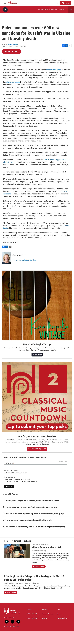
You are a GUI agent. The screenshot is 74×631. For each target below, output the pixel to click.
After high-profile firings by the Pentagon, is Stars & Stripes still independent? (34, 578)
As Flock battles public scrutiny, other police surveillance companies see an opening (35, 527)
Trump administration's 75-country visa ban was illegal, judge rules (29, 520)
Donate (66, 3)
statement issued (13, 82)
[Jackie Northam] (6, 258)
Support (59, 614)
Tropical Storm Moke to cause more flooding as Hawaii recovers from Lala (31, 507)
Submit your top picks (37, 448)
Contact (44, 609)
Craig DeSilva (35, 551)
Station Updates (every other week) (16, 472)
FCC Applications (62, 618)
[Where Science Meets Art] (17, 551)
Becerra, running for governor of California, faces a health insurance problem (32, 501)
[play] (5, 10)
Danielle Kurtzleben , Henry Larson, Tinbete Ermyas (17, 583)
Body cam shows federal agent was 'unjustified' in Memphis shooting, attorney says (35, 514)
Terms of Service (47, 614)
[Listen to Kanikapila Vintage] (37, 305)
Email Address (9, 463)
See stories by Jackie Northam (25, 260)
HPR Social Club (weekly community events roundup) (21, 481)
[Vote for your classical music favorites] (37, 397)
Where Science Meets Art (46, 547)
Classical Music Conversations (40, 544)
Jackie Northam (13, 44)
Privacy (44, 618)
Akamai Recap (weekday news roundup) (17, 479)
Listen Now (37, 354)
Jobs (58, 609)
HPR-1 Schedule (32, 614)
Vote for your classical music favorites (37, 436)
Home (29, 609)
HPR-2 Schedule (32, 618)
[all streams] (71, 9)
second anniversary (53, 70)
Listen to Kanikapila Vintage (37, 344)
